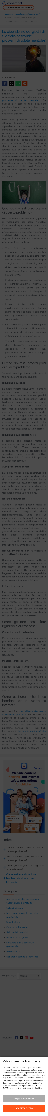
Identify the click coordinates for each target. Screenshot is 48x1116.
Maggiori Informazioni (24, 1098)
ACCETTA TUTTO (24, 1108)
